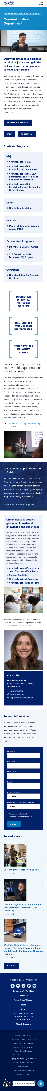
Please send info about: (18, 814)
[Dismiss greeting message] (35, 1081)
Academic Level (13, 792)
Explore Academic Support (20, 504)
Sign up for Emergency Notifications (23, 1059)
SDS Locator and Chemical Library (23, 1055)
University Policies (23, 1074)
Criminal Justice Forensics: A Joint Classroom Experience (24, 570)
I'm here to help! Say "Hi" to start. (24, 1083)
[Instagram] (18, 986)
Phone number (13, 771)
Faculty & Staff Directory (23, 1000)
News (23, 1009)
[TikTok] (23, 986)
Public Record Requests (23, 1051)
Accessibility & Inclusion (23, 1035)
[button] (40, 1083)
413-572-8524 (17, 694)
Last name (11, 761)
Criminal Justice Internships (23, 579)
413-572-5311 (16, 691)
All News (11, 965)
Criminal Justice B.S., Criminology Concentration (23, 168)
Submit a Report (23, 1066)
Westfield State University (23, 979)
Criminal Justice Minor (20, 208)
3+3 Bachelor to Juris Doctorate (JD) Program (21, 256)
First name (11, 751)
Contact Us (27, 134)
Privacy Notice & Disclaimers (23, 1047)
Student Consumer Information (23, 1062)
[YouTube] (34, 986)
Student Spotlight (18, 575)
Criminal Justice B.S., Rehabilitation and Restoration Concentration (24, 187)
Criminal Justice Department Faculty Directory (24, 425)
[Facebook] (12, 986)
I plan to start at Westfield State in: (20, 802)
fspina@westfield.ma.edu (22, 697)
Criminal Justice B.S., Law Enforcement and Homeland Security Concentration (23, 176)
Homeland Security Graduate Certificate (24, 276)
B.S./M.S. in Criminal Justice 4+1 (23, 248)
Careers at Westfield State (23, 991)
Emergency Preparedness (23, 1043)
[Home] (9, 3)
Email (9, 782)
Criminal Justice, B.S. (20, 161)
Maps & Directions (23, 1024)
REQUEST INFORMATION (18, 122)
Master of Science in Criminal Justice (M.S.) (24, 227)
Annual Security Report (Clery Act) (23, 1039)
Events (23, 1004)
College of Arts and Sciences (22, 13)
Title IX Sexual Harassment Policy (23, 1070)
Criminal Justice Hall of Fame (24, 582)
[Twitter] (29, 986)
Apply (9, 134)
